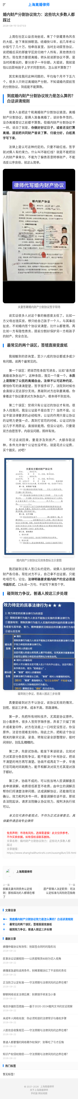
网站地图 (42, 1093)
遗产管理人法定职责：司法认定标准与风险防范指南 (59, 890)
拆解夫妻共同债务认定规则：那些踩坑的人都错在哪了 (19, 892)
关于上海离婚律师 (39, 1090)
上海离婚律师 (39, 5)
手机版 (34, 1093)
